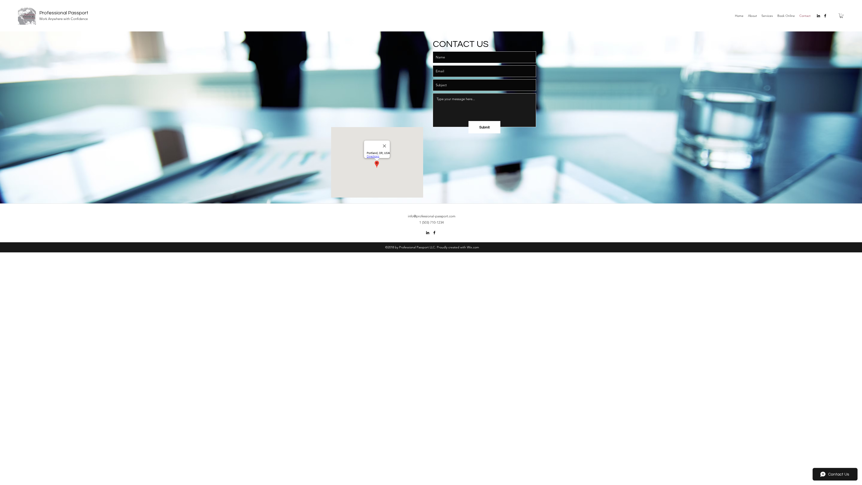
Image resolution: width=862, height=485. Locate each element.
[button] (841, 15)
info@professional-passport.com (431, 216)
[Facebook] (825, 15)
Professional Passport (63, 12)
